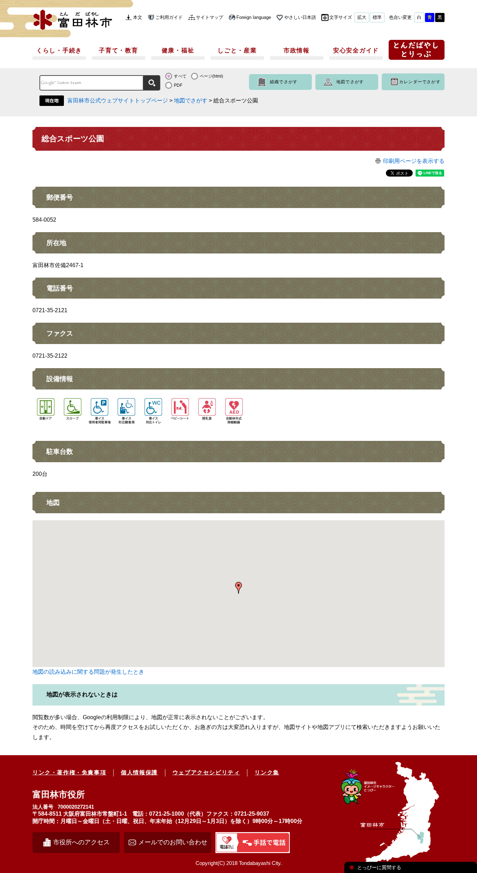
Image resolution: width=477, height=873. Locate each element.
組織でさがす (284, 81)
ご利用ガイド (169, 17)
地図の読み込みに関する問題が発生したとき (88, 672)
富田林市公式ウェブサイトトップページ (117, 100)
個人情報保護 (139, 772)
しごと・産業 (237, 50)
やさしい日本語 (300, 17)
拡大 (361, 17)
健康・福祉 (178, 50)
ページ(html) (211, 76)
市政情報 (297, 50)
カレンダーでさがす (420, 81)
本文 (137, 17)
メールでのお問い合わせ (172, 842)
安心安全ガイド (356, 50)
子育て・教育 (118, 50)
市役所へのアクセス (81, 842)
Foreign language (253, 17)
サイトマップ (209, 17)
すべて (180, 76)
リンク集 (267, 772)
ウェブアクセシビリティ (206, 772)
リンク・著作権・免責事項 (69, 772)
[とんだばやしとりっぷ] (417, 52)
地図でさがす (350, 81)
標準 (377, 17)
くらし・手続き (59, 50)
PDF (178, 85)
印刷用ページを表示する (414, 161)
